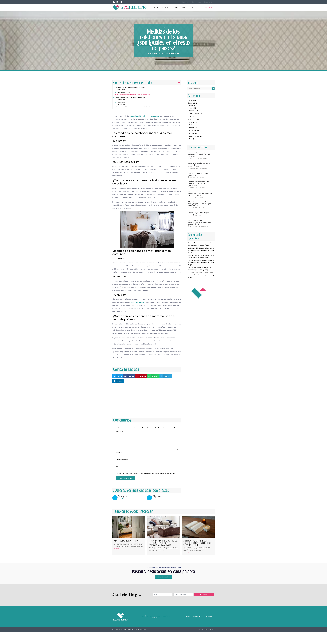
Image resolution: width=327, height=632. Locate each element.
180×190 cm (121, 104)
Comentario (120, 431)
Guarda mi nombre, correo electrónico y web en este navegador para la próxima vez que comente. (146, 473)
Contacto (192, 7)
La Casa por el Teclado (195, 248)
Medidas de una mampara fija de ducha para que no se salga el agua (201, 250)
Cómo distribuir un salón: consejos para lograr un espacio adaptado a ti (200, 203)
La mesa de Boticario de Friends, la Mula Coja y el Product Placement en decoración (163, 543)
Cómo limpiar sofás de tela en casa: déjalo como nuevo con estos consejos (199, 164)
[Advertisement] (146, 400)
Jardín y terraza (194, 113)
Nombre (119, 452)
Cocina (191, 108)
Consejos (185, 2)
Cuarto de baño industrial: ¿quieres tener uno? (198, 174)
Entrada (191, 133)
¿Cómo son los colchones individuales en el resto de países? (132, 94)
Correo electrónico (122, 459)
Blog (183, 7)
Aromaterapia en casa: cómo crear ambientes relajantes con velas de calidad (198, 543)
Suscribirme (204, 595)
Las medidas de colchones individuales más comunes (130, 87)
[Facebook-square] (114, 2)
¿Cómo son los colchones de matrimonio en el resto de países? (133, 107)
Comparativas (192, 100)
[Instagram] (120, 2)
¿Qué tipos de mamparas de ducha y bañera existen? (198, 213)
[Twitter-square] (117, 2)
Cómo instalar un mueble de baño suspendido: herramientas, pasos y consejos (200, 193)
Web (117, 466)
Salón (191, 116)
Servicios (175, 7)
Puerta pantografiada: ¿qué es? (127, 541)
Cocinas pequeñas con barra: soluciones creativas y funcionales (199, 183)
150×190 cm (121, 102)
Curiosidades (196, 2)
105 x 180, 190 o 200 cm (125, 92)
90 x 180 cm (121, 89)
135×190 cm (121, 99)
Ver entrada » (117, 548)
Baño (191, 105)
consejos (155, 499)
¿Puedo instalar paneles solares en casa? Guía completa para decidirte (200, 154)
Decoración (208, 2)
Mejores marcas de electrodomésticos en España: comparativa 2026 (199, 222)
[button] (178, 82)
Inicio (156, 7)
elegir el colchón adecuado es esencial (144, 116)
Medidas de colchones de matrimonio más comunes (130, 97)
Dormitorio (192, 111)
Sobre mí (165, 7)
